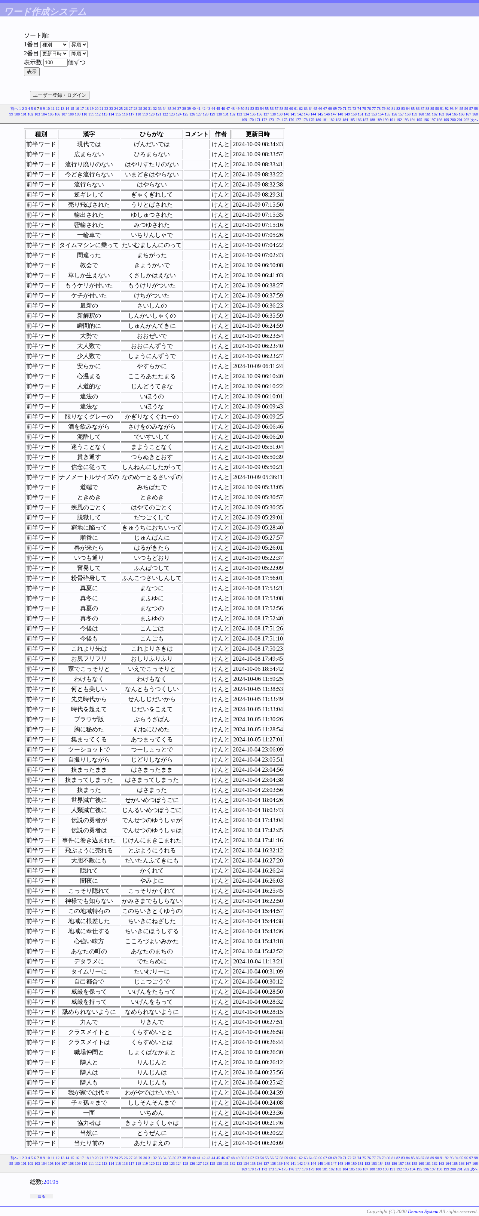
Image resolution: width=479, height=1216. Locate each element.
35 (169, 109)
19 (92, 109)
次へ (474, 120)
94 (456, 109)
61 (296, 109)
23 (111, 109)
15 (72, 109)
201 (460, 120)
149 (347, 114)
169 (244, 120)
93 (452, 109)
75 (364, 109)
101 (24, 114)
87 (422, 109)
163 (441, 114)
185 (352, 120)
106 (57, 114)
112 (98, 114)
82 (398, 109)
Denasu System (423, 1211)
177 (298, 120)
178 (305, 120)
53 (257, 109)
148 (340, 114)
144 (313, 114)
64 (310, 109)
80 (388, 109)
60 (291, 109)
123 (172, 114)
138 (273, 114)
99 (11, 114)
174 (278, 120)
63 (306, 109)
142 (300, 114)
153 (374, 114)
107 (64, 114)
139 (280, 114)
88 (427, 109)
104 (44, 114)
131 (226, 114)
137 (266, 114)
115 (118, 114)
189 (379, 120)
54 (262, 109)
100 (17, 114)
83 (403, 109)
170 (251, 120)
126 (192, 114)
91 (442, 109)
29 (140, 109)
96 (466, 109)
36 (174, 109)
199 (446, 120)
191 (392, 120)
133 (239, 114)
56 (272, 109)
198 (439, 120)
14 (67, 109)
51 (247, 109)
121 (158, 114)
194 (412, 120)
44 (213, 109)
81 (393, 109)
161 (428, 114)
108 (71, 114)
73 (354, 109)
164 (448, 114)
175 (284, 120)
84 (408, 109)
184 (345, 120)
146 (327, 114)
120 (152, 114)
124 (178, 114)
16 (77, 109)
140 (286, 114)
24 (116, 109)
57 (276, 109)
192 (399, 120)
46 (223, 109)
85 (413, 109)
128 (205, 114)
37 (179, 109)
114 (111, 114)
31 (150, 109)
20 (96, 109)
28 (135, 109)
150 (354, 114)
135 (253, 114)
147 (333, 114)
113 (104, 114)
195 (419, 120)
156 (394, 114)
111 (91, 114)
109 (77, 114)
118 (138, 114)
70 (340, 109)
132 (232, 114)
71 (345, 109)
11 (53, 109)
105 (51, 114)
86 (417, 109)
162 (434, 114)
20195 (50, 1182)
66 (320, 109)
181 (325, 120)
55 (267, 109)
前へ (14, 109)
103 (37, 114)
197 (433, 120)
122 (165, 114)
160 (421, 114)
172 (264, 120)
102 (30, 114)
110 (84, 114)
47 (228, 109)
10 (48, 109)
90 (437, 109)
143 (306, 114)
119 (145, 114)
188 (372, 120)
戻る (41, 1196)
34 (165, 109)
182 (332, 120)
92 (447, 109)
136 (259, 114)
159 (414, 114)
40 (194, 109)
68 (330, 109)
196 (426, 120)
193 (406, 120)
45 (218, 109)
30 (145, 109)
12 (58, 109)
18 (87, 109)
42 (203, 109)
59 (286, 109)
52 (252, 109)
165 (455, 114)
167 (468, 114)
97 (471, 109)
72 (349, 109)
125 (185, 114)
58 (281, 109)
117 (131, 114)
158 (408, 114)
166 (461, 114)
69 (335, 109)
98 (476, 109)
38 (184, 109)
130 (219, 114)
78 (379, 109)
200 (453, 120)
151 (360, 114)
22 (106, 109)
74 (359, 109)
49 (238, 109)
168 (475, 114)
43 (208, 109)
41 (199, 109)
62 (301, 109)
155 (387, 114)
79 (383, 109)
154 (381, 114)
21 (101, 109)
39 (189, 109)
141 (293, 114)
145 (320, 114)
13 (62, 109)
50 (242, 109)
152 (367, 114)
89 (432, 109)
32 (155, 109)
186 (358, 120)
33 (160, 109)
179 (311, 120)
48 (233, 109)
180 (318, 120)
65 (315, 109)
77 (374, 109)
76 (369, 109)
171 (257, 120)
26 (126, 109)
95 (461, 109)
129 (212, 114)
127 (199, 114)
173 (271, 120)
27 (130, 109)
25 (121, 109)
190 (385, 120)
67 (325, 109)
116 (125, 114)
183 (338, 120)
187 (365, 120)
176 (291, 120)
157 (401, 114)
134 (246, 114)
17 (82, 109)
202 (466, 120)
